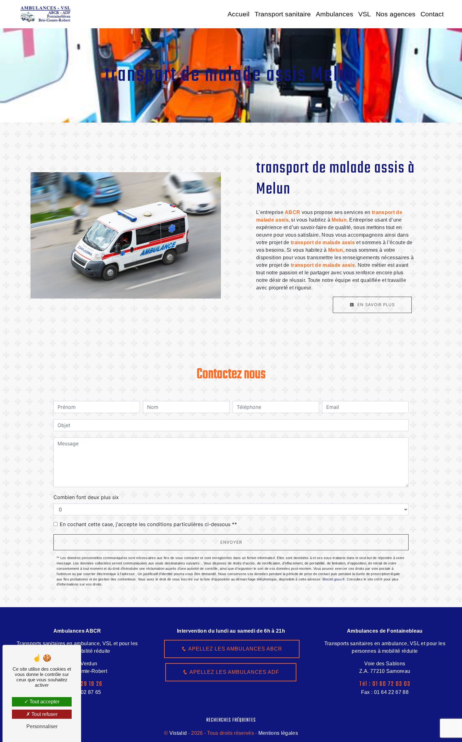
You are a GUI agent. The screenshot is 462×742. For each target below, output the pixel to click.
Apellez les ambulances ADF (233, 672)
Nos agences (395, 14)
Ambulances (334, 14)
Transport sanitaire (283, 14)
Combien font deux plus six (86, 497)
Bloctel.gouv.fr (333, 579)
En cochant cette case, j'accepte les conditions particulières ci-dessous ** (148, 524)
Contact (432, 14)
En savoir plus (375, 304)
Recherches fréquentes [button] (231, 720)
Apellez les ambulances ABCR (234, 648)
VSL (364, 14)
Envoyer (231, 542)
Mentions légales (277, 733)
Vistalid (178, 733)
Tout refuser (44, 714)
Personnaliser (42, 726)
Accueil (239, 14)
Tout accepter (43, 701)
